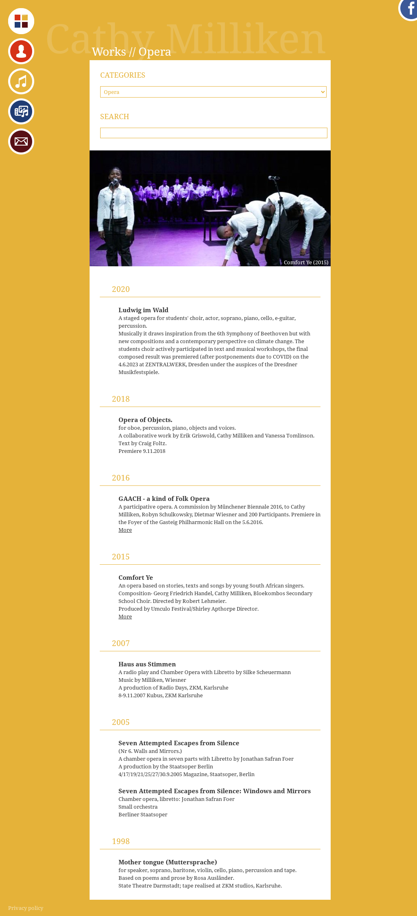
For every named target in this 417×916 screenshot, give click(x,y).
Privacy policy (25, 908)
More (125, 529)
